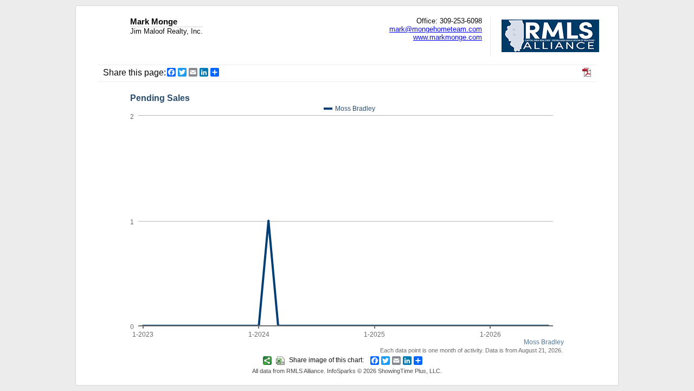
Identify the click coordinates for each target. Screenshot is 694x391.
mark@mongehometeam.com (435, 29)
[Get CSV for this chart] (281, 360)
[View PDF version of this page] (586, 73)
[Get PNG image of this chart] (268, 360)
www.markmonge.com (447, 37)
